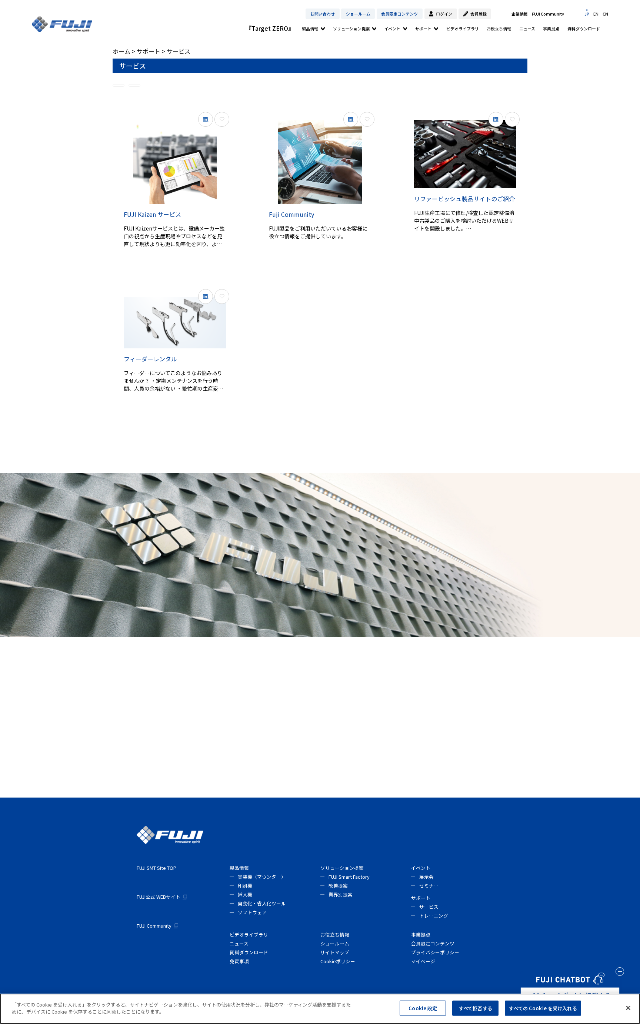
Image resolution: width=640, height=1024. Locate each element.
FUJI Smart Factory (349, 876)
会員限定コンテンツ (399, 14)
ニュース (527, 29)
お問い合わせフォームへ (320, 713)
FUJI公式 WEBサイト (158, 896)
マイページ (423, 961)
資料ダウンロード (583, 29)
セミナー (429, 885)
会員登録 (478, 14)
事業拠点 (551, 29)
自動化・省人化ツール (262, 903)
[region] (320, 1009)
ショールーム (358, 14)
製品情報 (310, 29)
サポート (423, 29)
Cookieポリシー (337, 961)
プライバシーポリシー (435, 952)
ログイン (444, 14)
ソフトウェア (252, 912)
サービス (429, 906)
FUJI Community (548, 14)
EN (596, 14)
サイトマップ (334, 952)
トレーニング (433, 915)
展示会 (426, 876)
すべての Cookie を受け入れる (543, 1008)
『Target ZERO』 (270, 28)
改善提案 (338, 885)
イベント (392, 29)
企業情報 (519, 14)
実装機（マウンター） (262, 876)
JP (586, 14)
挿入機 (245, 894)
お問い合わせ (322, 14)
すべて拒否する (475, 1008)
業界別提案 (341, 894)
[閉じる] (628, 1008)
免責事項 (239, 961)
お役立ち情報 (499, 29)
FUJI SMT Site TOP (156, 867)
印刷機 (245, 885)
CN (605, 14)
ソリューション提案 (351, 29)
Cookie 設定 (423, 1008)
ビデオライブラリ (462, 29)
